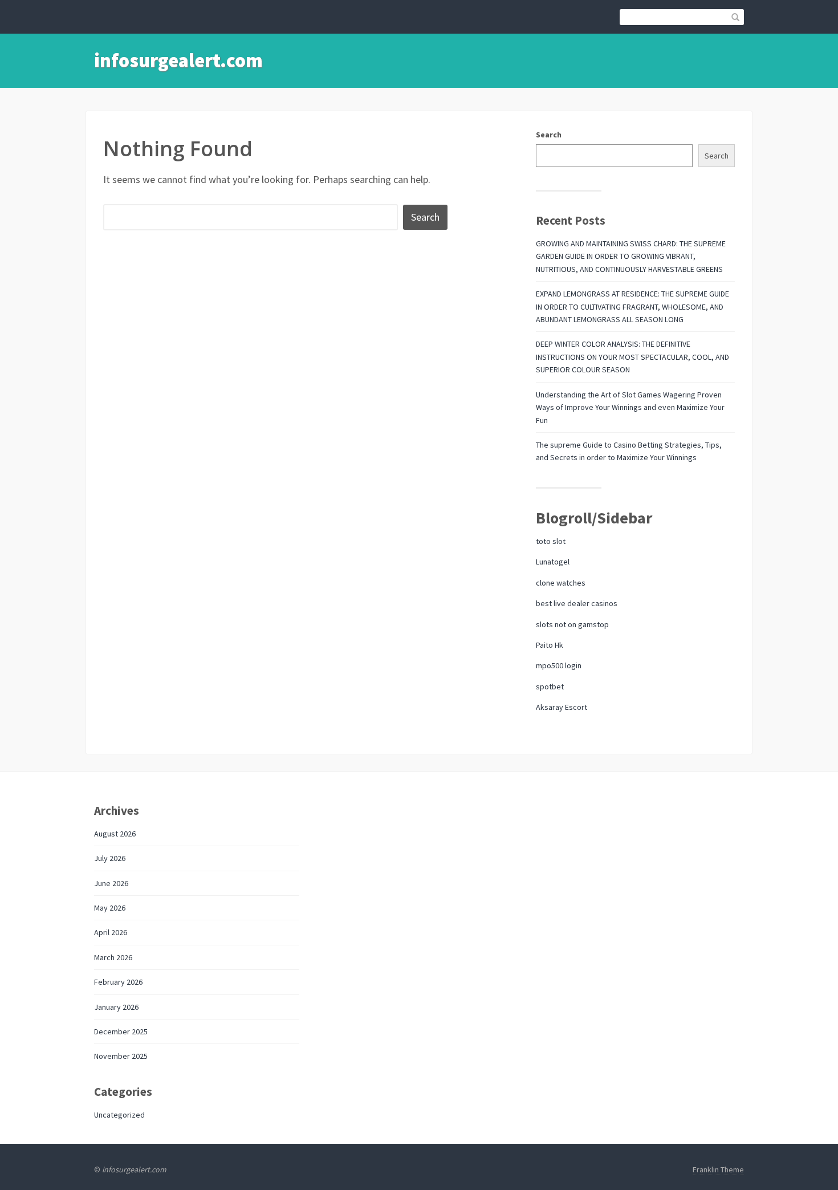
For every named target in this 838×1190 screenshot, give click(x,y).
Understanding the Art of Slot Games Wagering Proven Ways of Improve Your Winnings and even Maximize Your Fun (630, 407)
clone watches (560, 583)
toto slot (551, 541)
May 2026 (109, 908)
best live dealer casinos (576, 603)
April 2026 (110, 932)
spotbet (550, 686)
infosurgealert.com (178, 60)
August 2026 (115, 833)
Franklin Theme (718, 1169)
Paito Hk (549, 645)
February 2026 (118, 982)
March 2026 (113, 957)
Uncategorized (119, 1115)
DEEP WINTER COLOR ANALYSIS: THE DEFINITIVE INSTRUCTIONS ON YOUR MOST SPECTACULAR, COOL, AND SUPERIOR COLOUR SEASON (632, 357)
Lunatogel (552, 562)
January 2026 (116, 1007)
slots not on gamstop (572, 624)
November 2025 (121, 1056)
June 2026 (111, 883)
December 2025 (121, 1031)
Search (549, 134)
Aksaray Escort (561, 707)
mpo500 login (558, 665)
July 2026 (109, 858)
